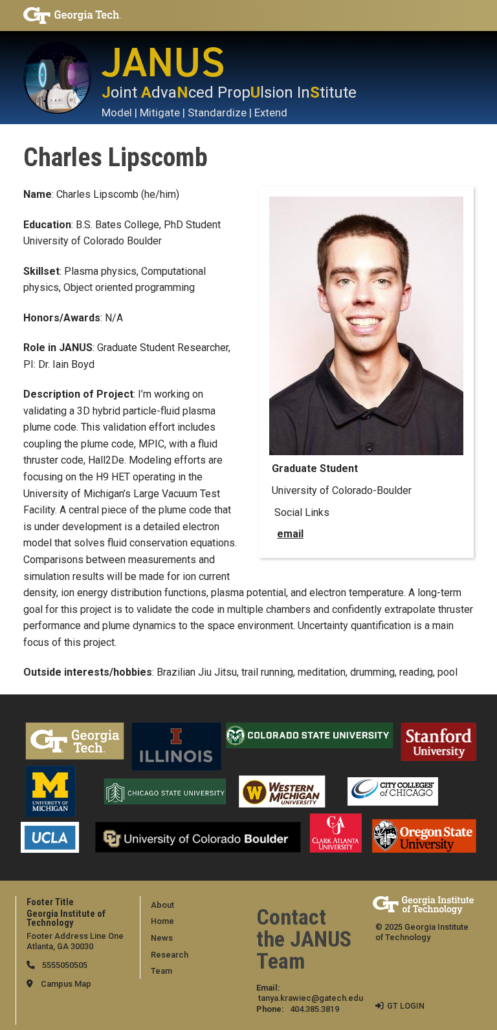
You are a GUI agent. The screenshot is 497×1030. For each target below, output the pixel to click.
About (162, 905)
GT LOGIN (406, 1006)
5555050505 (63, 965)
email (290, 534)
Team (161, 971)
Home (162, 921)
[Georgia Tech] (93, 15)
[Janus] (62, 77)
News (162, 938)
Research (169, 955)
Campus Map (66, 984)
